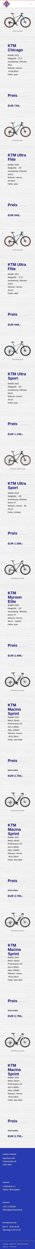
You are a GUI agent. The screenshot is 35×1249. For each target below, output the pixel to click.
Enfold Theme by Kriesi (22, 1244)
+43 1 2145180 (9, 1206)
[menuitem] (5, 1246)
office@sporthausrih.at (12, 1210)
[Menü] (31, 4)
